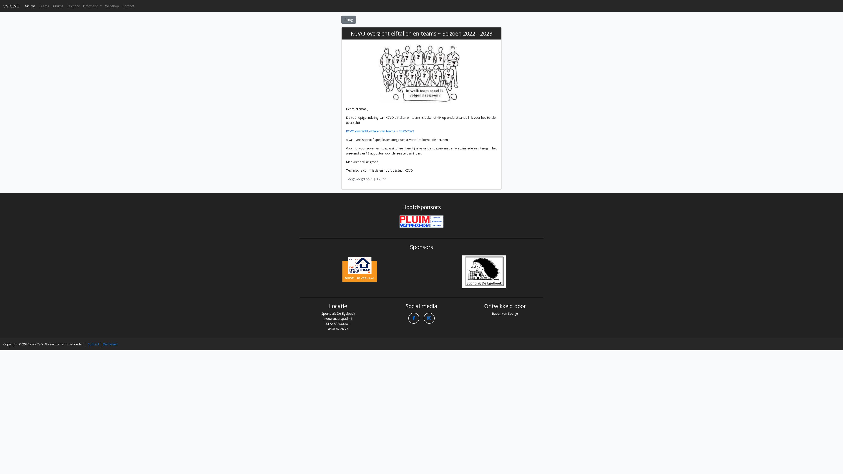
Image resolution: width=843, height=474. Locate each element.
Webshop (112, 6)
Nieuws (30, 6)
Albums (57, 6)
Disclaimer (110, 344)
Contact (128, 6)
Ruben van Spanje (505, 313)
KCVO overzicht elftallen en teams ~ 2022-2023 (380, 131)
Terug (348, 20)
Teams (44, 6)
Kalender (73, 6)
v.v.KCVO (12, 6)
